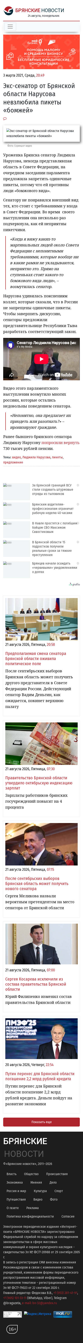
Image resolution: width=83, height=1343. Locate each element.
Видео (37, 1199)
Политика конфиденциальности (30, 1216)
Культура (40, 1191)
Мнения (36, 1182)
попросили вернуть (61, 442)
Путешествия (16, 1199)
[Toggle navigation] (10, 26)
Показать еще (41, 1122)
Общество (31, 1174)
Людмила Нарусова (36, 457)
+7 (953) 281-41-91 (65, 1293)
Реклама (32, 1208)
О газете (13, 1208)
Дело (53, 1182)
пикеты (57, 457)
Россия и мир (16, 1191)
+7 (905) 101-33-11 (14, 1298)
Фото (53, 1199)
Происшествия (57, 1174)
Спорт (58, 1191)
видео (16, 457)
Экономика (15, 1182)
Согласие (68, 1216)
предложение (13, 462)
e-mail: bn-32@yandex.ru (39, 1303)
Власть (11, 1174)
